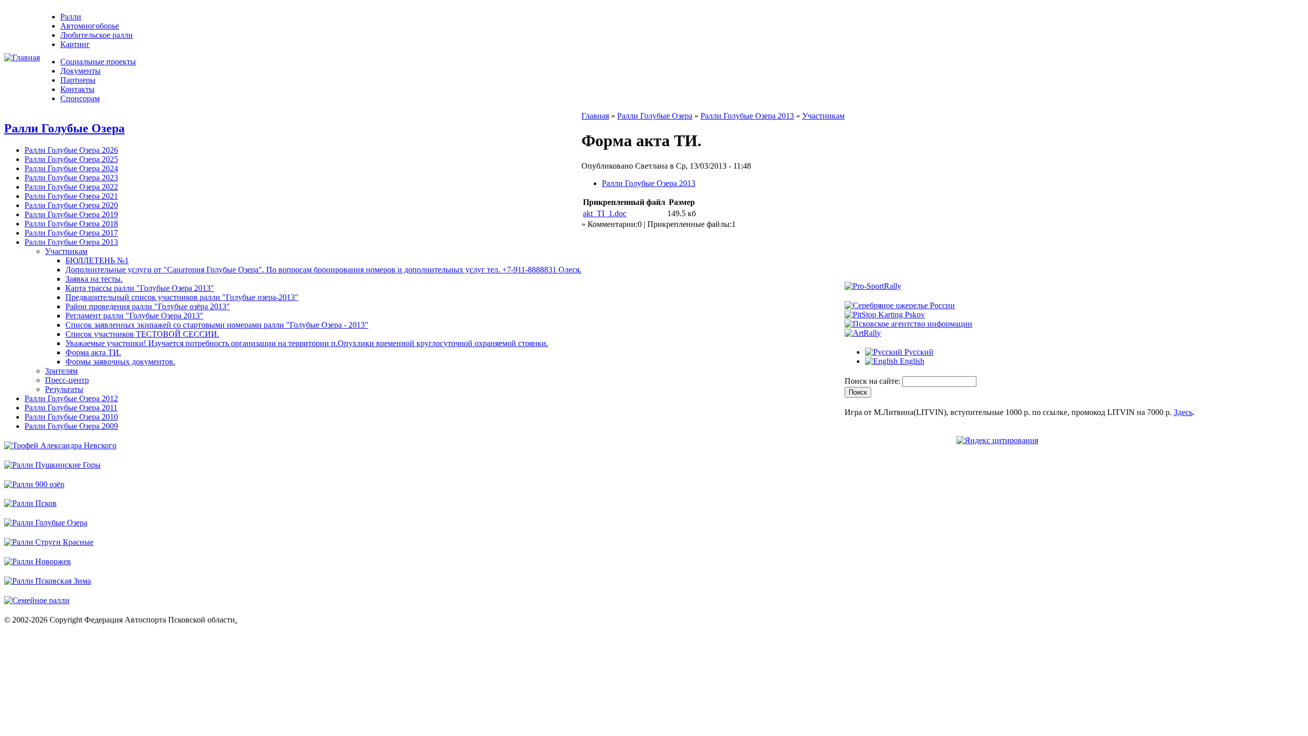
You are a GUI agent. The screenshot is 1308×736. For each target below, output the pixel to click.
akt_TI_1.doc (604, 213)
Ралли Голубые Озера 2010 (71, 416)
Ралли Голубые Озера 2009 (71, 426)
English (911, 361)
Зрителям (61, 370)
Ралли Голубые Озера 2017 (71, 232)
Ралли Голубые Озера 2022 (71, 186)
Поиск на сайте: (873, 381)
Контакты (77, 89)
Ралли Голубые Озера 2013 (71, 242)
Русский (917, 352)
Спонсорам (80, 98)
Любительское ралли (96, 35)
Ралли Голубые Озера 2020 (71, 205)
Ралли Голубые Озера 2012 (71, 398)
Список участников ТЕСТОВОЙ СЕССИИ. (142, 334)
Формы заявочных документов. (120, 361)
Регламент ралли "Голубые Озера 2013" (134, 315)
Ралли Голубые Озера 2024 (71, 168)
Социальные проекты (98, 61)
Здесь (1183, 412)
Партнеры (78, 80)
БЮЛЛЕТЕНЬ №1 (97, 260)
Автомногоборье (89, 25)
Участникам (66, 251)
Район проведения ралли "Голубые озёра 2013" (147, 306)
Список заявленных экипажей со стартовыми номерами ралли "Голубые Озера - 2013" (216, 324)
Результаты (64, 389)
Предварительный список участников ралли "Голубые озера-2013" (181, 297)
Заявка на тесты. (94, 278)
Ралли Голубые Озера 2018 (71, 223)
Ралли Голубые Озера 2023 (71, 177)
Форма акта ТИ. (93, 352)
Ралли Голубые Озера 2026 (71, 150)
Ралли (70, 16)
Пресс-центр (67, 380)
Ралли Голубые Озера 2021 (71, 196)
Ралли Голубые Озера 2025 (71, 159)
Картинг (75, 44)
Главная (595, 115)
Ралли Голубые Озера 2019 (71, 214)
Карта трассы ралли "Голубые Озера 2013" (139, 288)
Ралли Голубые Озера (64, 128)
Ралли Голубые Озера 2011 (71, 407)
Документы (80, 70)
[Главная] (22, 57)
